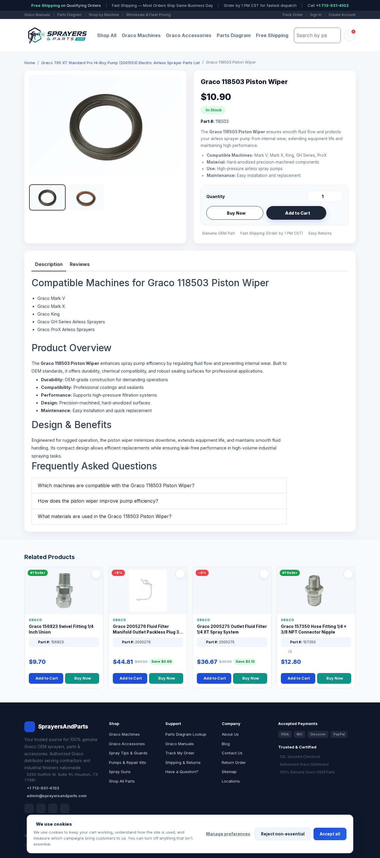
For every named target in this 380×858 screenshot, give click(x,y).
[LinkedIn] (41, 808)
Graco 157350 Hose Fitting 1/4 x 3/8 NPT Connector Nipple (313, 629)
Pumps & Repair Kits (127, 762)
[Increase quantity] (337, 196)
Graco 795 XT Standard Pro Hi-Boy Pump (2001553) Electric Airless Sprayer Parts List (120, 62)
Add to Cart (297, 213)
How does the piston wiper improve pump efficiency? (98, 501)
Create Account (342, 14)
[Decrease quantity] (312, 196)
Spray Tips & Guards (128, 753)
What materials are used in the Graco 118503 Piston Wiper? (105, 516)
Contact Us (232, 753)
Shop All (106, 35)
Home (29, 62)
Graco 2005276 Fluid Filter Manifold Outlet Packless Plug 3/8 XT (148, 629)
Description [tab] (49, 264)
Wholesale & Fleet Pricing (148, 14)
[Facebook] (29, 808)
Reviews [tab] (80, 264)
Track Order (292, 14)
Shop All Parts (122, 781)
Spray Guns (120, 771)
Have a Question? (181, 771)
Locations (231, 781)
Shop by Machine (104, 14)
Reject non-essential (283, 834)
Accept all (330, 834)
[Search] (334, 35)
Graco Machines (141, 35)
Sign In (316, 14)
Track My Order (179, 753)
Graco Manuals (37, 14)
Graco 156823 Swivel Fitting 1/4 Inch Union (61, 629)
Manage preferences (228, 834)
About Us (230, 734)
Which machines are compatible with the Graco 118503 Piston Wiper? (116, 485)
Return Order (234, 762)
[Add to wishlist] (336, 213)
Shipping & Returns (183, 762)
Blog (226, 743)
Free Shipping (272, 35)
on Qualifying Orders (66, 5)
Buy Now (236, 213)
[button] (47, 197)
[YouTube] (64, 808)
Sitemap (229, 771)
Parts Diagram (69, 14)
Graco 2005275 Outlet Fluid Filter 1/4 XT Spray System (232, 629)
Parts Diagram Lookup (185, 734)
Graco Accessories (188, 35)
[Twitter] (53, 808)
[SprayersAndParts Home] (57, 35)
